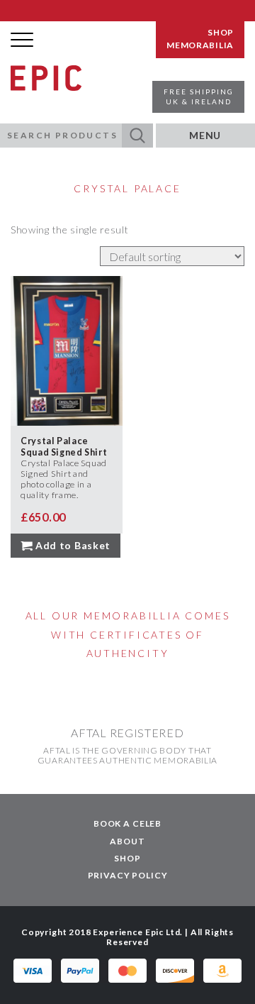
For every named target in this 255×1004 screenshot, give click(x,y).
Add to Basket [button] (72, 545)
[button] (137, 135)
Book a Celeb (128, 823)
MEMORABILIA (200, 45)
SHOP (221, 33)
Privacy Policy (128, 875)
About (127, 841)
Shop (127, 858)
